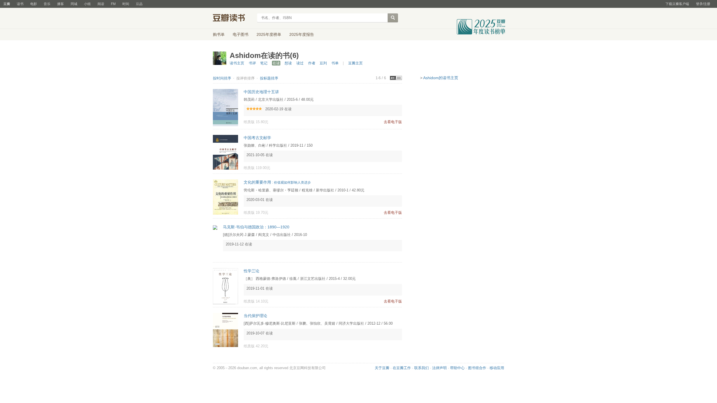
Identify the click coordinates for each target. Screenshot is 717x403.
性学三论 (251, 271)
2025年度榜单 (269, 34)
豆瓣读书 (233, 18)
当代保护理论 (255, 315)
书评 (252, 63)
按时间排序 (222, 78)
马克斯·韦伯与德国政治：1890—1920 (256, 227)
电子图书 (240, 34)
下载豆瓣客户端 (677, 4)
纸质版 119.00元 (257, 168)
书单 (335, 63)
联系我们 (421, 368)
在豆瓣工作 (402, 368)
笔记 (263, 63)
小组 (87, 4)
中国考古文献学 (257, 137)
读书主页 (237, 63)
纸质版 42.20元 (256, 346)
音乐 (47, 4)
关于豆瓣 (382, 368)
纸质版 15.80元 (256, 122)
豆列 (323, 63)
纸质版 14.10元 (256, 301)
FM (113, 4)
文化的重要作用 (277, 182)
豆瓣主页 (355, 63)
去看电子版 (393, 122)
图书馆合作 (477, 368)
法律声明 (439, 368)
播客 (60, 4)
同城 (74, 4)
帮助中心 (457, 368)
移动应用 (497, 368)
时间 (125, 4)
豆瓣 (6, 4)
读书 (20, 4)
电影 (33, 4)
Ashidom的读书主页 (440, 78)
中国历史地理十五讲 (261, 92)
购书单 (219, 34)
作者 (311, 63)
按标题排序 (269, 78)
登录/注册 (703, 4)
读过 (300, 63)
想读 (288, 63)
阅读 (100, 4)
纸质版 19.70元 (256, 212)
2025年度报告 (301, 34)
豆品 (139, 4)
